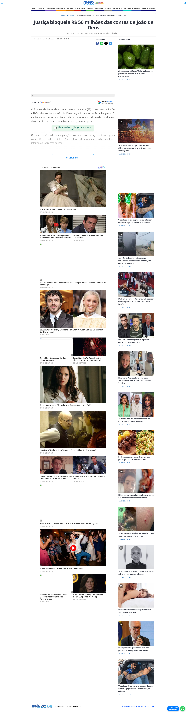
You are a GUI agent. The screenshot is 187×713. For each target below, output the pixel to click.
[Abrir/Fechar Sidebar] (2, 3)
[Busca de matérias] (185, 3)
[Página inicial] (88, 2)
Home (34, 9)
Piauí (83, 9)
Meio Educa (136, 9)
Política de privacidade (129, 706)
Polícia (77, 9)
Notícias (41, 9)
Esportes (90, 9)
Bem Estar (127, 9)
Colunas (108, 9)
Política (70, 9)
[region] (136, 101)
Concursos (99, 9)
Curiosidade (60, 9)
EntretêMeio (50, 9)
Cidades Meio (117, 9)
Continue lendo (73, 157)
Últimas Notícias (148, 9)
